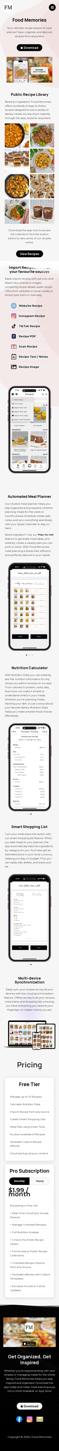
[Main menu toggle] (52, 7)
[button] (26, 655)
